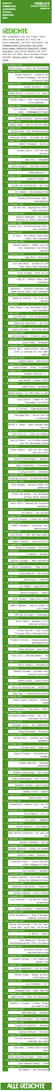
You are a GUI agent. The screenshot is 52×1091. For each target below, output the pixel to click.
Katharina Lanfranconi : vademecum (30, 886)
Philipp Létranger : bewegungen (31, 615)
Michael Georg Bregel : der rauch (30, 772)
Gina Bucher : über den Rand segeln (29, 535)
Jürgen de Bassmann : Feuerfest (31, 547)
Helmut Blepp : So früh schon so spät (28, 393)
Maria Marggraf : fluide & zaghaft (30, 336)
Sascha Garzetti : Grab (36, 87)
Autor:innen (9, 9)
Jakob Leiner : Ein (38, 798)
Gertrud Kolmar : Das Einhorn (32, 1019)
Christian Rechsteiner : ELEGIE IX (30, 687)
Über (4, 18)
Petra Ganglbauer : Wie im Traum (31, 968)
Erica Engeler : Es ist (36, 814)
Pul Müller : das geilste (35, 513)
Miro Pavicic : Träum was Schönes (30, 434)
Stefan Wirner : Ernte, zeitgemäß (30, 367)
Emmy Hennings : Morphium (35, 1012)
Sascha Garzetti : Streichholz (32, 826)
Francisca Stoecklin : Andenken (31, 1025)
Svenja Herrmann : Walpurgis (33, 731)
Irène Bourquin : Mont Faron (33, 649)
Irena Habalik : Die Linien (34, 573)
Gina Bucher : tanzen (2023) (33, 380)
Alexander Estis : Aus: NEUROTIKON (30, 725)
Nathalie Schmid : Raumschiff (32, 855)
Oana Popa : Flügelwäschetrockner (30, 693)
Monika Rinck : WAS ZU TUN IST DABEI (29, 125)
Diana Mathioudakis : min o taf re (30, 778)
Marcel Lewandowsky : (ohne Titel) (30, 567)
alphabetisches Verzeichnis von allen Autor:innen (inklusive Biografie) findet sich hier (24, 48)
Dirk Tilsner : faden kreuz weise (30, 599)
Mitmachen (8, 15)
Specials (6, 12)
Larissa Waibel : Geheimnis (34, 472)
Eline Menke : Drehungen (35, 342)
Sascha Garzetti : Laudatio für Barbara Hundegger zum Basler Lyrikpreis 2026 (31, 77)
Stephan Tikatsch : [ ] (36, 374)
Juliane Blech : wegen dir (34, 747)
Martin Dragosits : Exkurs (34, 592)
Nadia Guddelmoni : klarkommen (32, 465)
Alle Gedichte (26, 1086)
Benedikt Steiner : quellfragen (31, 785)
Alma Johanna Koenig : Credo (33, 1063)
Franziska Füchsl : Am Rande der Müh (29, 137)
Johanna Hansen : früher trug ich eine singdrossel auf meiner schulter (30, 248)
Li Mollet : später (38, 934)
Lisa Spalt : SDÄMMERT (36, 820)
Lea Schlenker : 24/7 (37, 984)
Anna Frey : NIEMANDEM (36, 160)
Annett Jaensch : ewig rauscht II (30, 541)
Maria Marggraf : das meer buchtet (30, 166)
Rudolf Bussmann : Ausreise (34, 144)
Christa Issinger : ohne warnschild (29, 560)
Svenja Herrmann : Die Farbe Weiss (30, 329)
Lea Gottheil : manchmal (35, 871)
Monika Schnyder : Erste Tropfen (31, 893)
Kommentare (9, 6)
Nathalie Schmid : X (37, 179)
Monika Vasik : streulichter (33, 680)
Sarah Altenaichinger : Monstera (31, 459)
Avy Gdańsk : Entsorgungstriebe (31, 192)
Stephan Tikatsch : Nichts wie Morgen (28, 848)
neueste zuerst (20, 57)
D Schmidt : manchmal (37, 554)
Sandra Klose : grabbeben (35, 386)
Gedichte (7, 3)
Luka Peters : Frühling (36, 580)
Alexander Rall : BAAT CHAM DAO (31, 990)
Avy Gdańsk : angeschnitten (34, 586)
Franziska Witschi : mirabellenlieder (28, 478)
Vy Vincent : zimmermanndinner (32, 409)
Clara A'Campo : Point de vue (32, 273)
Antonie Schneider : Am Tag (34, 842)
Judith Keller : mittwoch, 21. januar (28, 93)
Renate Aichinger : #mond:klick (31, 909)
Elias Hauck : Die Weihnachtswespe (30, 131)
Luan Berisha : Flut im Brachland (30, 316)
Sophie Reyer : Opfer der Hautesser (29, 997)
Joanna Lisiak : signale (35, 791)
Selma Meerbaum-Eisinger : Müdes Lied (28, 1057)
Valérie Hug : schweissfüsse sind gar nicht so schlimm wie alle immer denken (28, 352)
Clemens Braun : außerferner (33, 361)
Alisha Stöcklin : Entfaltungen (31, 118)
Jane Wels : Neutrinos (36, 257)
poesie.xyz (42, 3)
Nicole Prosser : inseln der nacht (30, 519)
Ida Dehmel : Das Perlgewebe (33, 1069)
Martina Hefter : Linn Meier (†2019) (29, 709)
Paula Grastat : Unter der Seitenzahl (28, 68)
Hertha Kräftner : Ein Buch (34, 1032)
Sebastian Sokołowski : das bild (31, 323)
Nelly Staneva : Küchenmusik (33, 665)
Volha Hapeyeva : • (38, 172)
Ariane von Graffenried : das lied (30, 185)
